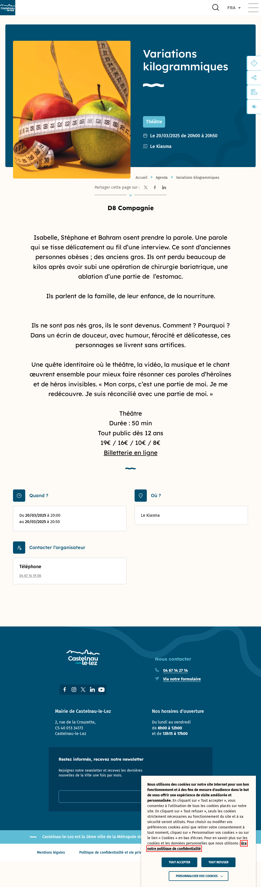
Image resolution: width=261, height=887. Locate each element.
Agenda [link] (162, 178)
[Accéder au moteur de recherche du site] (216, 7)
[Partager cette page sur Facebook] (155, 187)
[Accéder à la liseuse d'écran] (254, 92)
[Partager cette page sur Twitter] (145, 187)
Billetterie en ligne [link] (131, 452)
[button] (253, 7)
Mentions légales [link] (51, 852)
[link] (7, 7)
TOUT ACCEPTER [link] (179, 862)
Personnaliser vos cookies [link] (197, 876)
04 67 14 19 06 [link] (30, 576)
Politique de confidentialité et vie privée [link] (112, 852)
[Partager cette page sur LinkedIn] (164, 187)
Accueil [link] (141, 178)
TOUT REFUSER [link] (218, 862)
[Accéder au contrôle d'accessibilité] (254, 107)
